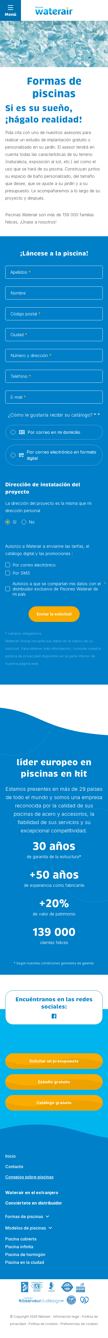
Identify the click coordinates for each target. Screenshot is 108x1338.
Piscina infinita (19, 1246)
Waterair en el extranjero (31, 1192)
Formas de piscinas (24, 1216)
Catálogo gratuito (54, 1102)
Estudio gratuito (54, 1081)
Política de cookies (43, 1324)
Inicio (10, 1156)
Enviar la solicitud (54, 613)
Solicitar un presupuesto (54, 1061)
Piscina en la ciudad (24, 1262)
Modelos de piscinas (25, 1228)
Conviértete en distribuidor (33, 1203)
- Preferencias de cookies (78, 1324)
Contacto (14, 1166)
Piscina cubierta (20, 1238)
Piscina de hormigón (25, 1254)
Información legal (66, 1316)
